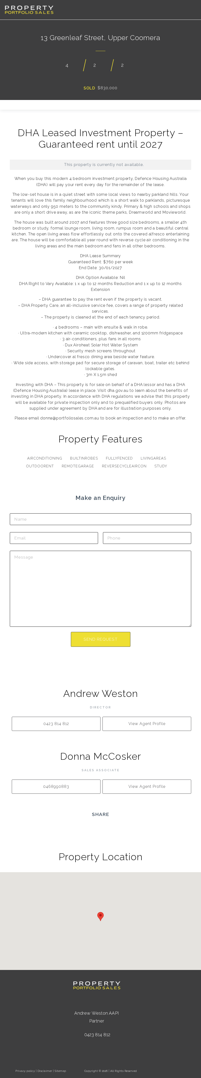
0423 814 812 (97, 1034)
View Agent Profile (146, 723)
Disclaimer (45, 1071)
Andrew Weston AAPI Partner (96, 1017)
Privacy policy (25, 1071)
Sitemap (60, 1071)
